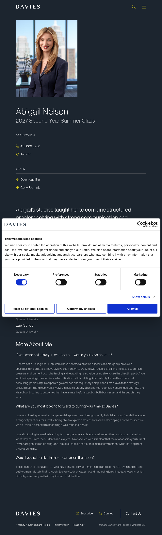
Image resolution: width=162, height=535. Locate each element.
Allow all (132, 308)
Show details (141, 297)
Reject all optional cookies (29, 308)
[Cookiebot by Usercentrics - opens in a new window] (140, 224)
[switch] (61, 282)
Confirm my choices (81, 308)
